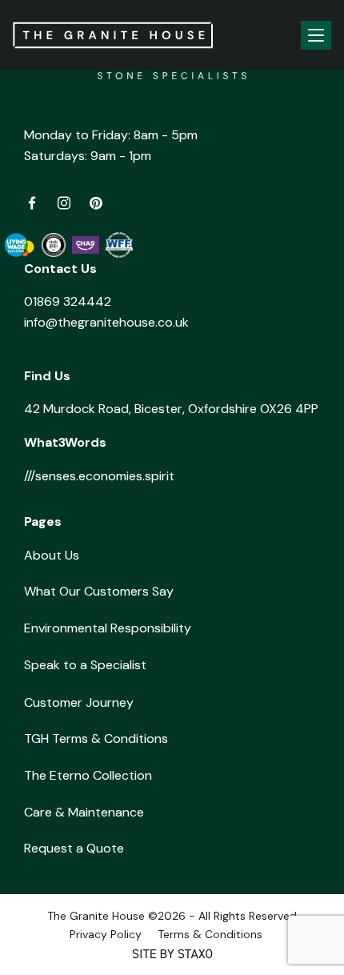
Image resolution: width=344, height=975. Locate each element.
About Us (51, 555)
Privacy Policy (106, 934)
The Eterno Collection (88, 775)
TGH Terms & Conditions (96, 738)
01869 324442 (67, 301)
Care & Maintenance (84, 812)
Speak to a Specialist (85, 664)
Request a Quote (74, 848)
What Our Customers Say (99, 591)
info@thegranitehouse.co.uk (106, 322)
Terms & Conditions (210, 934)
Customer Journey (79, 702)
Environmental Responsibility (107, 628)
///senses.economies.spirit (99, 475)
